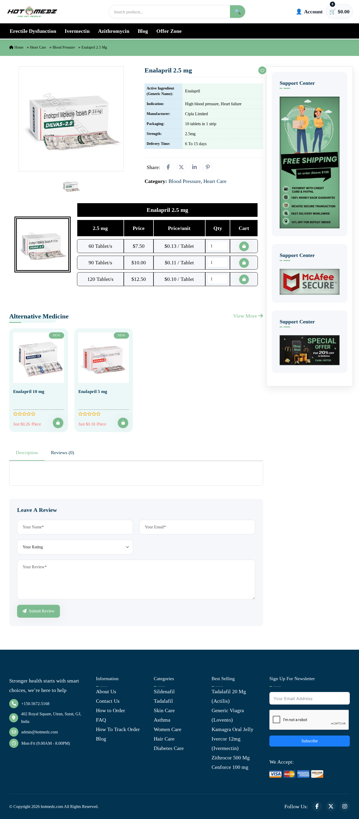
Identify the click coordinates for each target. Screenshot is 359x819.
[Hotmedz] (32, 11)
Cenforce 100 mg (230, 767)
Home (18, 47)
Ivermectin (77, 31)
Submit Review (41, 611)
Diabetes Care (169, 748)
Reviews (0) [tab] (62, 452)
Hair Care (164, 739)
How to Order (110, 710)
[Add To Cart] (58, 423)
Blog (143, 31)
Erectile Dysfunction (33, 31)
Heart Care (38, 47)
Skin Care (164, 710)
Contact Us (108, 701)
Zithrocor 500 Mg (231, 757)
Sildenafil (164, 691)
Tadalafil (163, 701)
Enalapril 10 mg (28, 391)
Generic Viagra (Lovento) (228, 715)
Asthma (162, 720)
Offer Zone (169, 31)
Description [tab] (27, 452)
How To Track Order (118, 729)
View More (245, 316)
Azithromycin (113, 31)
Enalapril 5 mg (92, 391)
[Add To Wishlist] (262, 70)
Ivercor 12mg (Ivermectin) (226, 743)
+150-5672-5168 (35, 703)
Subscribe (309, 741)
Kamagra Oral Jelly (232, 729)
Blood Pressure (64, 47)
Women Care (167, 729)
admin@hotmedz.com (39, 732)
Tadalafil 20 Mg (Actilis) (229, 696)
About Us (106, 691)
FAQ (101, 720)
